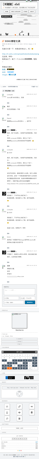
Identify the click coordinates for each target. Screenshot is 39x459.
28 (20, 368)
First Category (16, 11)
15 (25, 363)
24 (34, 366)
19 (9, 366)
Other (25, 11)
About (32, 11)
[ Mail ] (19, 344)
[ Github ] (19, 341)
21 (20, 366)
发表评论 (30, 302)
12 (9, 363)
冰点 (3, 72)
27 (14, 368)
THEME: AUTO (19, 428)
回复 (8, 103)
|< (17, 393)
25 (4, 368)
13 (14, 363)
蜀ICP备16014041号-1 (19, 456)
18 (4, 366)
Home (6, 11)
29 (25, 368)
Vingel (4, 75)
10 (34, 360)
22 (25, 366)
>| (21, 393)
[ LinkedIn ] (19, 338)
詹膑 (3, 69)
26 (9, 368)
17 (34, 363)
